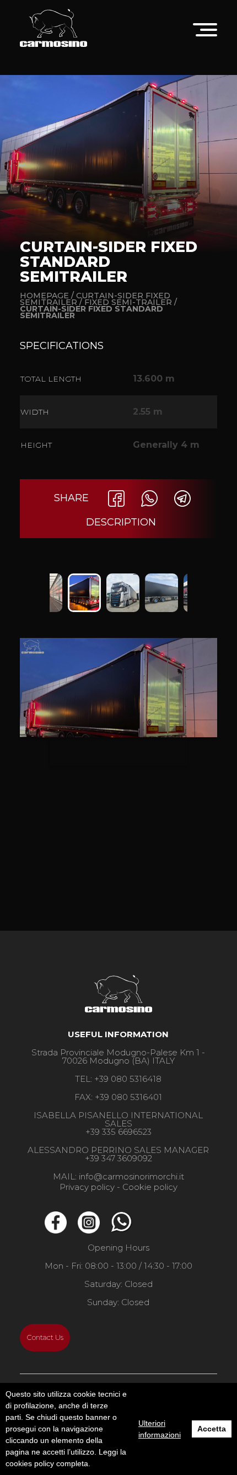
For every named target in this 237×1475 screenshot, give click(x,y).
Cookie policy (149, 1187)
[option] (84, 592)
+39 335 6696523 (118, 1132)
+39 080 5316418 (127, 1079)
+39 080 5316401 (128, 1097)
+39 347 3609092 (118, 1158)
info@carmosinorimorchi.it (131, 1176)
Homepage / (47, 296)
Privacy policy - (90, 1187)
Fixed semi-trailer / (130, 302)
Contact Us (45, 1337)
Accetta (211, 1428)
